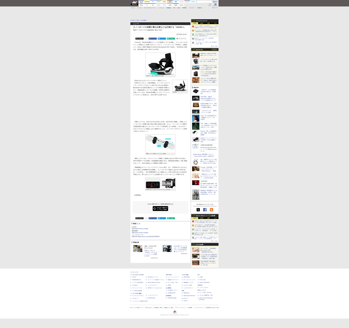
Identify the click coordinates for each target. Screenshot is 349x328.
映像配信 (169, 7)
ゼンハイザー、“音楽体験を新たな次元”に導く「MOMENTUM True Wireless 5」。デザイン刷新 (206, 32)
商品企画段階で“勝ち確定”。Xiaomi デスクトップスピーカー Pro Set (208, 263)
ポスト (140, 38)
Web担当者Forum (136, 279)
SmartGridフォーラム (153, 277)
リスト (146, 38)
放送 (179, 7)
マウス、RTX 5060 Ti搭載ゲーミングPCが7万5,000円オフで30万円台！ (208, 73)
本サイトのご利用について (136, 307)
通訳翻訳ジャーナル (188, 282)
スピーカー (192, 7)
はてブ (163, 38)
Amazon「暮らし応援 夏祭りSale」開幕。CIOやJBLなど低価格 (208, 132)
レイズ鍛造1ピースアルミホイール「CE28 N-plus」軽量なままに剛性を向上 (208, 67)
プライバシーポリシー (180, 307)
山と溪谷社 (168, 288)
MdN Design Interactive (189, 295)
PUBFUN (200, 285)
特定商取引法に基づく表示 (212, 307)
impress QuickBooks (204, 282)
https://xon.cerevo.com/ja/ (140, 232)
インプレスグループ (199, 307)
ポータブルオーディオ (149, 7)
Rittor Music (169, 274)
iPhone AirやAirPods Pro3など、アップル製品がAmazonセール (208, 149)
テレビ (133, 7)
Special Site (199, 49)
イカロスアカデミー (188, 288)
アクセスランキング (201, 20)
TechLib (185, 300)
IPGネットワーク (202, 290)
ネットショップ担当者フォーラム (156, 279)
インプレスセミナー (153, 285)
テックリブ (184, 298)
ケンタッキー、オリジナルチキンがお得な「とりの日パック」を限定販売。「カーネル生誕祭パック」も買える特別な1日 (206, 230)
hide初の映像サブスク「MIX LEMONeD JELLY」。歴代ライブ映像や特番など (208, 105)
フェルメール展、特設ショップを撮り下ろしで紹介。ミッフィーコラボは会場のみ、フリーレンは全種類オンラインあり (206, 239)
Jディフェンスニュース (189, 279)
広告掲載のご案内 (158, 307)
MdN (183, 290)
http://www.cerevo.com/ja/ (140, 228)
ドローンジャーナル (137, 288)
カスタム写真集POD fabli (206, 295)
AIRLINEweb (187, 277)
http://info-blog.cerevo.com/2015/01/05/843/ (146, 236)
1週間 (208, 23)
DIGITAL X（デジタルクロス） (155, 288)
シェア (153, 38)
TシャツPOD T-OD (173, 282)
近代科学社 (168, 295)
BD (174, 7)
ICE (198, 274)
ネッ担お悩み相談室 (137, 290)
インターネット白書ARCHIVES (140, 301)
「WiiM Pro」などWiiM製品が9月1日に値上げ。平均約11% (208, 91)
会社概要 (190, 307)
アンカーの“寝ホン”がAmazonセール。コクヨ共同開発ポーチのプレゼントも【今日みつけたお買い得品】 (206, 27)
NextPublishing (151, 298)
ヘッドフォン (161, 7)
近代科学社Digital (172, 298)
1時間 (194, 23)
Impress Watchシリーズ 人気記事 (205, 215)
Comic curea (202, 279)
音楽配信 (199, 7)
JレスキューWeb (188, 285)
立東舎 (169, 285)
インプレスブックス (153, 295)
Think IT (134, 277)
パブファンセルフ (203, 287)
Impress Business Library (154, 282)
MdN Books (186, 293)
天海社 (201, 277)
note (172, 38)
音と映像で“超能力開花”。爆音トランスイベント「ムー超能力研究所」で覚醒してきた (208, 185)
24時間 (201, 23)
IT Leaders (135, 285)
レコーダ (139, 7)
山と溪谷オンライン (172, 290)
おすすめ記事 (199, 244)
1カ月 (215, 23)
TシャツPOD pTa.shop (205, 292)
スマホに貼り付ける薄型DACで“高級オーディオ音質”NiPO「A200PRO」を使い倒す (208, 256)
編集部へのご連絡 (168, 307)
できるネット (135, 298)
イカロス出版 (185, 274)
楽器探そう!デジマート (173, 279)
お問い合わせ (148, 307)
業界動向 (184, 7)
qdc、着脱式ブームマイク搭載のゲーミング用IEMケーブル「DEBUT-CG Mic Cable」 (208, 161)
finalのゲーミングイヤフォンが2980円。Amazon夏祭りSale (208, 139)
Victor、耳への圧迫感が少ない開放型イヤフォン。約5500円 (208, 117)
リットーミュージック (173, 277)
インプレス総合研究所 (137, 282)
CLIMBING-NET (171, 293)
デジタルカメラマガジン (138, 295)
